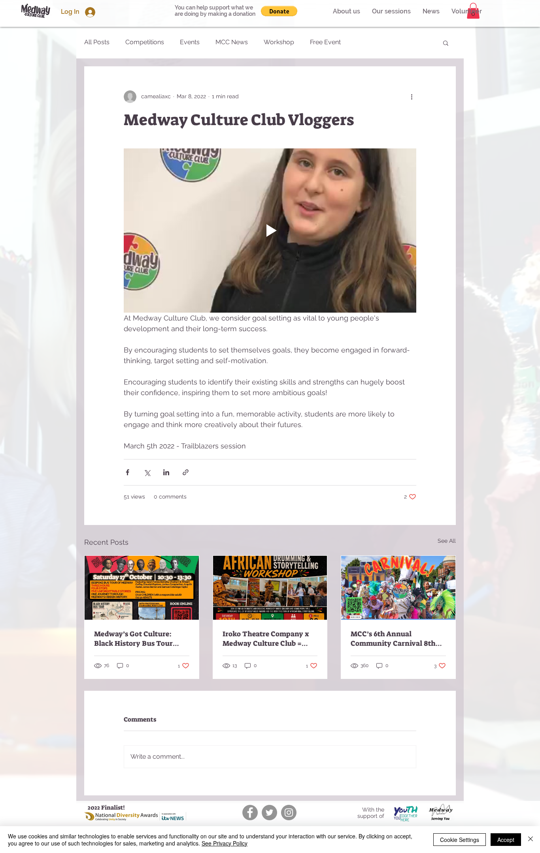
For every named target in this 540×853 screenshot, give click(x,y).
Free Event (325, 42)
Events (190, 42)
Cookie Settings (459, 840)
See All (447, 541)
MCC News (231, 42)
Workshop (279, 42)
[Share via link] (185, 472)
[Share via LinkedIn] (166, 472)
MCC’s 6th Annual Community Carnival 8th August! (393, 638)
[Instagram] (288, 812)
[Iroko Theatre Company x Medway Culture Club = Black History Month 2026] (270, 588)
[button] (467, 11)
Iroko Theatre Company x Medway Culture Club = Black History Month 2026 (266, 638)
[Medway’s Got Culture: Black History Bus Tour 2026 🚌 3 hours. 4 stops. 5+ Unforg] (142, 588)
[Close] (530, 839)
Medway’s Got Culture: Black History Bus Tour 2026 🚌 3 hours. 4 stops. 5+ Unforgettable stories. (139, 638)
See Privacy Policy (224, 843)
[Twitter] (269, 812)
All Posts (97, 42)
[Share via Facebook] (127, 472)
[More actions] (411, 96)
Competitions (144, 42)
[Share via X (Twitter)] (147, 472)
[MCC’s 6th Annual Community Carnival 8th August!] (398, 588)
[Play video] (270, 230)
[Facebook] (250, 812)
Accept (505, 840)
